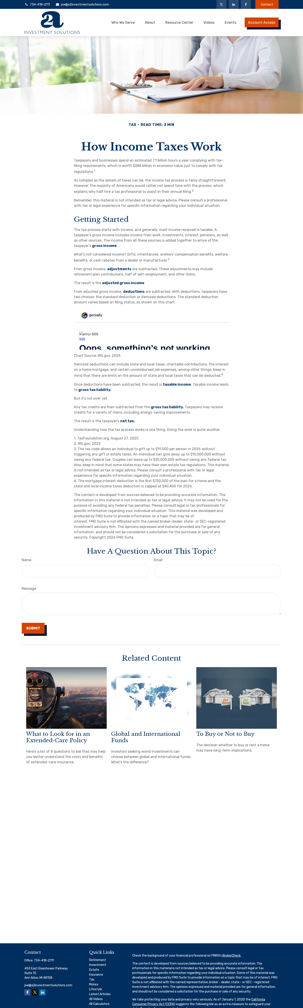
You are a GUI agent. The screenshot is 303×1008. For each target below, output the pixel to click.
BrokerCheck (231, 955)
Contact (267, 4)
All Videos (96, 999)
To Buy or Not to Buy (225, 734)
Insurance (96, 975)
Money (93, 984)
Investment (97, 965)
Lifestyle (95, 989)
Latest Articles (100, 994)
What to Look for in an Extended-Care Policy (58, 737)
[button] (123, 22)
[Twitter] (221, 4)
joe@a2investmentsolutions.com (85, 4)
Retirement (97, 960)
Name (26, 560)
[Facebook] (246, 4)
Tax (91, 979)
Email (158, 560)
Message (29, 588)
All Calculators (99, 1004)
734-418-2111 (40, 4)
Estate (94, 970)
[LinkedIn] (234, 4)
